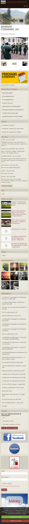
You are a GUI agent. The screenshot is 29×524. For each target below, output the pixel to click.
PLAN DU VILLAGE (7, 103)
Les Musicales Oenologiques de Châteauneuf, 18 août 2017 (14, 319)
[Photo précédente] (4, 63)
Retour (14, 63)
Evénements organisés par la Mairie (11, 132)
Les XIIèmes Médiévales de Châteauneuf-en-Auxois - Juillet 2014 (18, 238)
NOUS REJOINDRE (7, 93)
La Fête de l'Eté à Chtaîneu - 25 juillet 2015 (13, 384)
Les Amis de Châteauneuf (16, 2)
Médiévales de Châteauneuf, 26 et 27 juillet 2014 (13, 395)
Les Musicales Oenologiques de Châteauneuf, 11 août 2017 (14, 324)
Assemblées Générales (8, 125)
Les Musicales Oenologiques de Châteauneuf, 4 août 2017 (14, 329)
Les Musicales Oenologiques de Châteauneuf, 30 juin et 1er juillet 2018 (14, 298)
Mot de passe (5, 477)
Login (2, 471)
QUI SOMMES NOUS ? (8, 96)
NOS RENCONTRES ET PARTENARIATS (12, 110)
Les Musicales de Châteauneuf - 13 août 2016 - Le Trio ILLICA (14, 343)
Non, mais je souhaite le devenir (11, 424)
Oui (4, 417)
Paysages (4, 406)
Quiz (3, 194)
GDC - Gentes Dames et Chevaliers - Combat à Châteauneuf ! (18, 221)
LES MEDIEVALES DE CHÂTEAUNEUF (12, 116)
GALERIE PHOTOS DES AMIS (10, 113)
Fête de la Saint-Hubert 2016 (10, 334)
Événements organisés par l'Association (12, 128)
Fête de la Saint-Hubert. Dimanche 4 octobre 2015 (14, 366)
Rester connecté (7, 483)
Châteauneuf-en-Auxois (18, 229)
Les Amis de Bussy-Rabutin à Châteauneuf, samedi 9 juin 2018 (13, 303)
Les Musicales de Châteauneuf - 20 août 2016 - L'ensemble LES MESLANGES (14, 338)
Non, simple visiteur (8, 421)
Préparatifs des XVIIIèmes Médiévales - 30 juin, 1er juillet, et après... (13, 358)
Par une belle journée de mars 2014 (11, 399)
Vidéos (4, 255)
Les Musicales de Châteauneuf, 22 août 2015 (13, 374)
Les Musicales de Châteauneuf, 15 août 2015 (13, 377)
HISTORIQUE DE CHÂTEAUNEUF (11, 106)
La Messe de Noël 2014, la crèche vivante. (13, 387)
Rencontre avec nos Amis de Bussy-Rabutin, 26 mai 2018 (14, 308)
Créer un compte (5, 486)
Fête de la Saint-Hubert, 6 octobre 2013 (12, 402)
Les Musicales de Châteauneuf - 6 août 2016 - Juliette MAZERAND (14, 348)
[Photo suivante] (25, 63)
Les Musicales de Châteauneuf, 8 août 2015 (13, 381)
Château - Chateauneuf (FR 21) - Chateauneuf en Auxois (19, 203)
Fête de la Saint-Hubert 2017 (9, 312)
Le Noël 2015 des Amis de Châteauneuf (12, 362)
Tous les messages (7, 185)
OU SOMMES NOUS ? (8, 99)
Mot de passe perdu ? (15, 486)
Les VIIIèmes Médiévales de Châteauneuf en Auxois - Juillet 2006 (19, 245)
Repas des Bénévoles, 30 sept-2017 (11, 315)
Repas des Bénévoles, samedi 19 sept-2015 (13, 371)
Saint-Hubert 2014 (7, 391)
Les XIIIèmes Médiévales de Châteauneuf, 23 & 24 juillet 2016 (14, 353)
